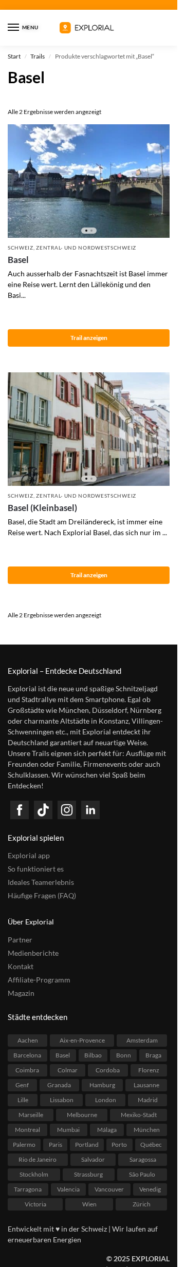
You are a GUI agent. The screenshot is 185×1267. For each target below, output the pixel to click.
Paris (55, 1144)
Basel (18, 259)
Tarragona (28, 1189)
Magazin (21, 993)
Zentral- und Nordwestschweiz (86, 247)
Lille (22, 1100)
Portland (87, 1144)
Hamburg (102, 1085)
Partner (20, 939)
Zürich (142, 1204)
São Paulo (142, 1174)
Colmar (68, 1070)
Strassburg (88, 1174)
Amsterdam (142, 1040)
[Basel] (89, 181)
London (105, 1100)
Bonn (123, 1055)
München (147, 1129)
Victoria (35, 1204)
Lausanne (146, 1085)
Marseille (30, 1115)
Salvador (93, 1159)
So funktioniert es (36, 868)
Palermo (24, 1144)
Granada (59, 1085)
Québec (151, 1144)
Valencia (68, 1189)
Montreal (27, 1129)
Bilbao (93, 1055)
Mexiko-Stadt (139, 1115)
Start (14, 56)
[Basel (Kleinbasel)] (89, 429)
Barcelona (27, 1055)
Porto (119, 1144)
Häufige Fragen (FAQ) (42, 895)
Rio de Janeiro (37, 1159)
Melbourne (82, 1115)
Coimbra (27, 1070)
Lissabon (61, 1100)
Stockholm (34, 1174)
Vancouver (109, 1189)
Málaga (107, 1129)
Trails (37, 56)
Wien (89, 1204)
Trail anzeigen (88, 338)
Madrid (148, 1100)
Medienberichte (33, 953)
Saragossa (143, 1159)
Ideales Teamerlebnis (41, 882)
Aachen (27, 1040)
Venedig (150, 1189)
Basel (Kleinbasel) (42, 507)
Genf (22, 1085)
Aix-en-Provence (82, 1040)
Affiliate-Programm (39, 979)
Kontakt (20, 966)
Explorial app (29, 855)
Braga (153, 1055)
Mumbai (68, 1129)
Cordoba (108, 1070)
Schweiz (20, 247)
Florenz (148, 1070)
